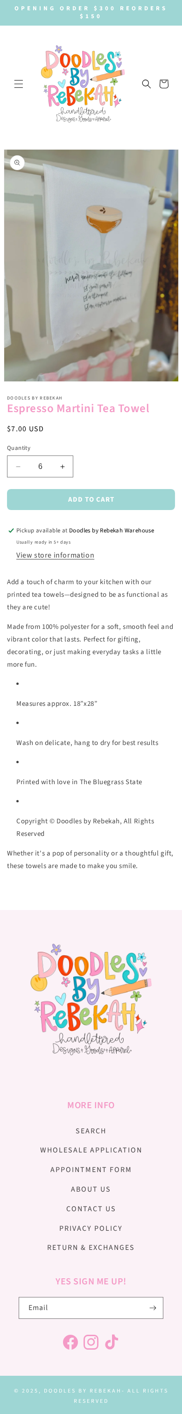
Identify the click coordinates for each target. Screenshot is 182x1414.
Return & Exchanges (91, 1247)
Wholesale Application (91, 1150)
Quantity (18, 448)
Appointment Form (91, 1170)
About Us (91, 1189)
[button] (18, 84)
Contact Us (91, 1209)
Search (91, 1131)
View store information (55, 555)
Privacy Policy (91, 1228)
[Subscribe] (152, 1308)
